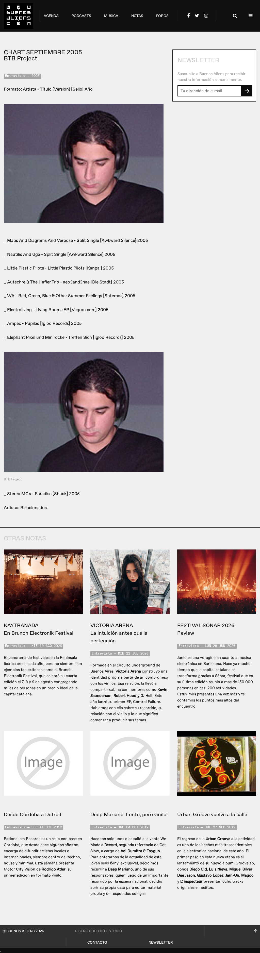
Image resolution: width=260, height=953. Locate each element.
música (111, 16)
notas (137, 16)
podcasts (81, 16)
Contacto (97, 942)
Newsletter (161, 942)
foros (162, 16)
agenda (51, 16)
